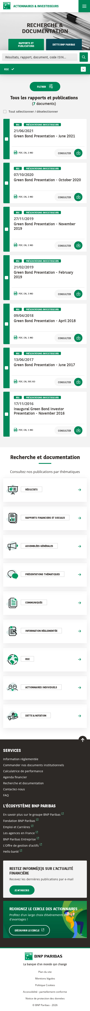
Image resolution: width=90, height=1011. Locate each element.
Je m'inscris (22, 890)
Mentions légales (45, 978)
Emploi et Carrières (18, 827)
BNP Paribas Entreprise (21, 839)
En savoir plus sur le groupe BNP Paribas (33, 814)
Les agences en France (20, 833)
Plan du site (45, 972)
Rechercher (84, 57)
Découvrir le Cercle (32, 930)
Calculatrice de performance (23, 771)
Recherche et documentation (23, 783)
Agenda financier (15, 777)
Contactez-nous (14, 789)
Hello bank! (12, 851)
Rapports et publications (26, 45)
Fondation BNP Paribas (20, 821)
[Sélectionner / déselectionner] (6, 139)
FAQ (6, 795)
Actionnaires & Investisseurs (36, 6)
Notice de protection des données (45, 998)
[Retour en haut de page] (82, 740)
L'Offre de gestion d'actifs (22, 845)
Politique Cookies (45, 985)
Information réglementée (20, 759)
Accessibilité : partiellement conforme (45, 992)
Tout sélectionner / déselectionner (33, 111)
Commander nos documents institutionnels (33, 765)
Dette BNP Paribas (64, 45)
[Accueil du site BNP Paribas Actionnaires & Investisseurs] (45, 956)
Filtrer (41, 87)
